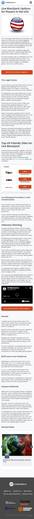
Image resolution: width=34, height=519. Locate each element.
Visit (25, 171)
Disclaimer (28, 491)
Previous (2, 446)
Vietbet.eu (4, 370)
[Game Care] (10, 508)
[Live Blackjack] (10, 502)
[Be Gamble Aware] (25, 502)
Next (31, 446)
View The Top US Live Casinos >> (17, 72)
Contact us (17, 491)
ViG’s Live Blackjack (19, 159)
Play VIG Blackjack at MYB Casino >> (17, 309)
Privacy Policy (27, 494)
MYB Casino (12, 363)
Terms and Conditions (11, 494)
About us (7, 491)
